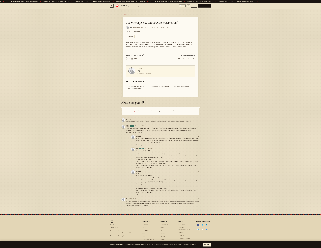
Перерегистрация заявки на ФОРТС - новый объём (136, 87)
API (144, 236)
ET (126, 119)
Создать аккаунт (143, 111)
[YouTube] (202, 229)
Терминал (145, 230)
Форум (162, 227)
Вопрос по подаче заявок (181, 87)
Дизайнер (145, 224)
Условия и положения (184, 238)
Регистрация (205, 6)
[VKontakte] (206, 229)
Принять (207, 244)
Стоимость (150, 6)
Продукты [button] (139, 6)
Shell (144, 233)
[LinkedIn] (188, 58)
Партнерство (182, 235)
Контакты (181, 232)
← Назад (124, 15)
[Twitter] (183, 58)
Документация (164, 224)
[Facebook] (198, 225)
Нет (136, 58)
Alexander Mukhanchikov (143, 151)
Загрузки (162, 236)
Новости (162, 233)
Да (129, 58)
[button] (182, 6)
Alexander (138, 136)
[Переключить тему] (188, 6)
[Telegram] (179, 58)
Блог (158, 6)
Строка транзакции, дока (143, 145)
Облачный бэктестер (148, 239)
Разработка (166, 6)
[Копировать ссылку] (193, 58)
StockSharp (130, 36)
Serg (138, 71)
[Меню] (112, 6)
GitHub (162, 239)
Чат (173, 6)
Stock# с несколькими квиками (160, 87)
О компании (181, 224)
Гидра (144, 227)
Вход (194, 6)
